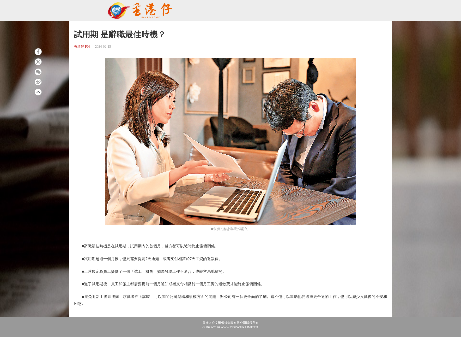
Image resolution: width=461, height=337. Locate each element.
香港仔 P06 (82, 46)
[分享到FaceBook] (38, 51)
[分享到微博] (38, 82)
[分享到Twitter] (38, 61)
